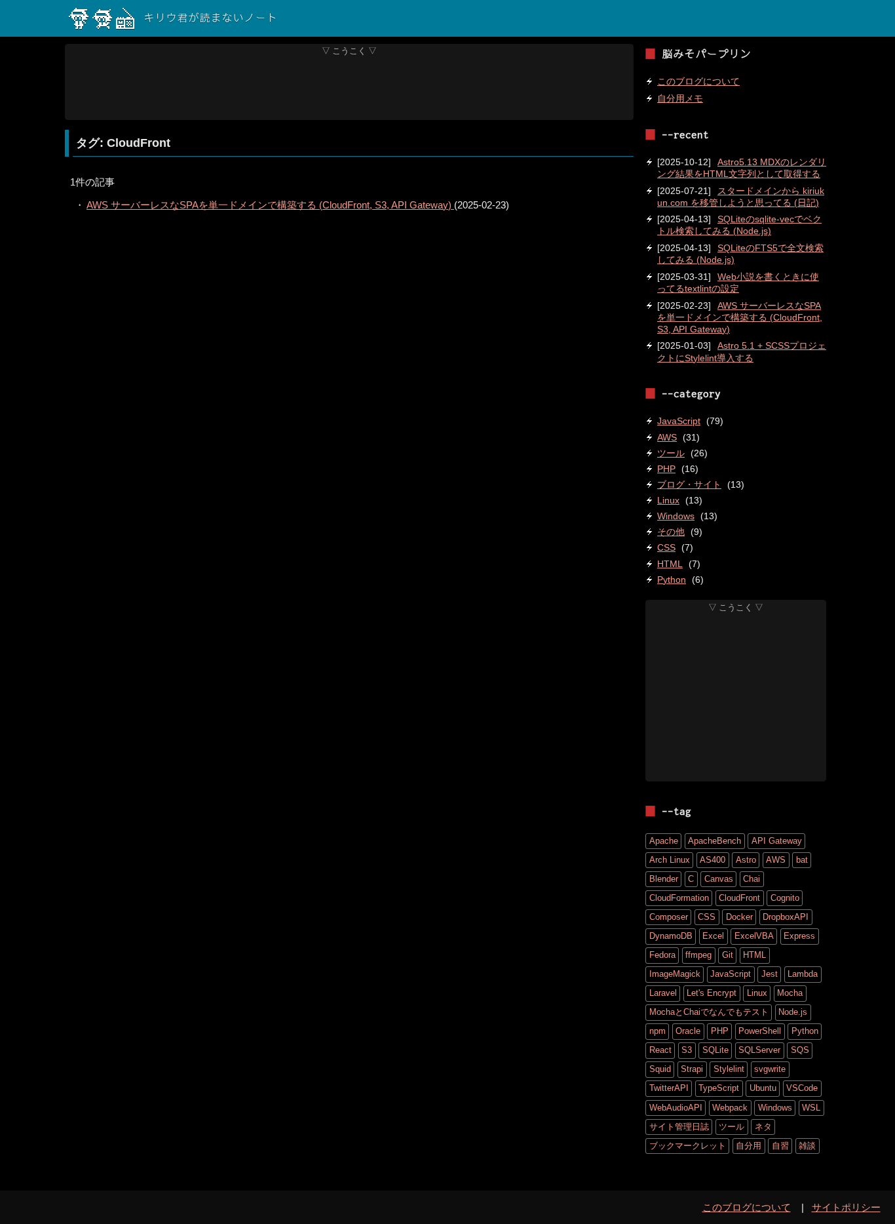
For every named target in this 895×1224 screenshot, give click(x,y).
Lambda (803, 974)
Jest (769, 974)
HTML (670, 564)
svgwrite (770, 1069)
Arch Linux (669, 860)
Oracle (688, 1031)
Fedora (662, 955)
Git (727, 955)
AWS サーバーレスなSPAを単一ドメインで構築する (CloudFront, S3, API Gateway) (270, 204)
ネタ (763, 1127)
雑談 (807, 1146)
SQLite (715, 1050)
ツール (671, 453)
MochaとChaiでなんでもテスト (709, 1012)
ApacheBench (714, 841)
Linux (668, 500)
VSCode (802, 1088)
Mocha (790, 993)
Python (671, 579)
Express (799, 936)
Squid (660, 1069)
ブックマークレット (687, 1146)
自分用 (748, 1146)
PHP (666, 469)
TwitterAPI (669, 1088)
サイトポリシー (846, 1207)
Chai (751, 879)
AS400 (712, 860)
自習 (780, 1146)
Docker (739, 917)
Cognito (785, 898)
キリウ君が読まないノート (210, 18)
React (660, 1050)
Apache (663, 841)
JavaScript (678, 421)
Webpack (730, 1108)
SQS (800, 1050)
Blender (663, 879)
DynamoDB (671, 936)
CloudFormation (679, 898)
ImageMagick (674, 974)
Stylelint (729, 1069)
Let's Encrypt (711, 993)
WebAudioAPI (675, 1108)
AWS (667, 437)
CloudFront (739, 898)
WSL (811, 1108)
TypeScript (718, 1088)
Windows (676, 516)
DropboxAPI (786, 917)
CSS (666, 547)
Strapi (692, 1069)
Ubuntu (763, 1088)
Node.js (792, 1012)
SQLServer (759, 1050)
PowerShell (759, 1031)
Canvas (718, 879)
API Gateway (777, 841)
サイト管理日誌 (679, 1127)
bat (802, 860)
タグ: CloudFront (123, 142)
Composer (668, 917)
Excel (713, 936)
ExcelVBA (754, 936)
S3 (686, 1050)
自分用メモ (680, 98)
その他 (671, 531)
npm (657, 1031)
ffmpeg (698, 955)
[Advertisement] (349, 87)
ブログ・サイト (689, 484)
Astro (746, 860)
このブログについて (698, 81)
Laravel (663, 993)
